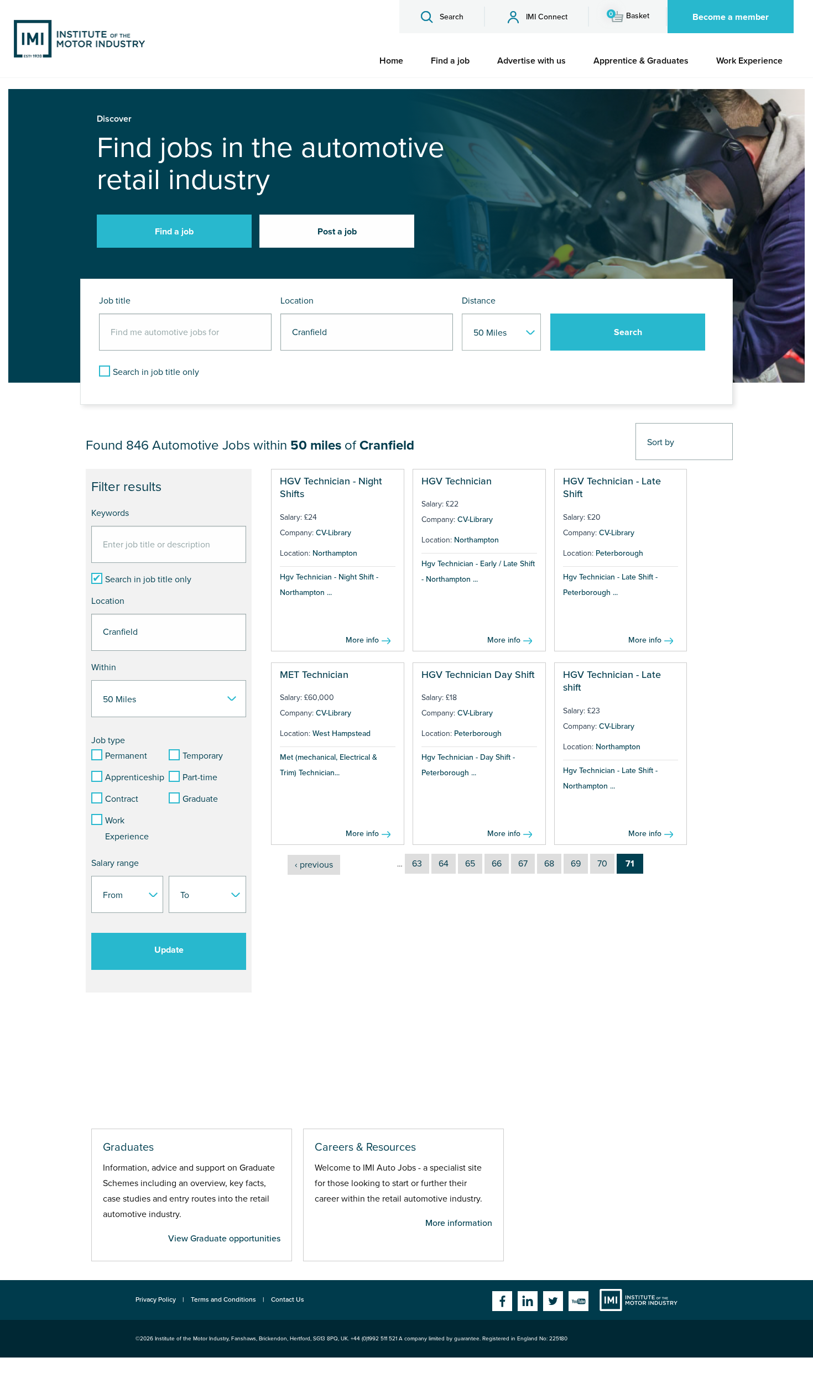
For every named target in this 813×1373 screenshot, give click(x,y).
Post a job (337, 231)
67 (523, 863)
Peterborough (619, 553)
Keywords (110, 513)
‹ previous (314, 864)
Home (391, 60)
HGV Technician (456, 481)
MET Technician (314, 675)
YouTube (578, 1301)
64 (444, 863)
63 (417, 863)
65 (470, 863)
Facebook (502, 1301)
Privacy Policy (156, 1299)
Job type (108, 740)
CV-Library (333, 532)
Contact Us (287, 1299)
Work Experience (749, 60)
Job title (115, 300)
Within (103, 667)
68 (549, 863)
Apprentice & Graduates (641, 60)
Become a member (730, 17)
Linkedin (528, 1301)
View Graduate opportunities (224, 1238)
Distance (479, 300)
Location (297, 300)
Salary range (115, 863)
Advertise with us (531, 60)
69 (576, 863)
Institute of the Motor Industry (639, 1300)
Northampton (334, 553)
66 (497, 863)
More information (458, 1223)
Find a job (450, 60)
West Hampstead (341, 733)
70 (602, 863)
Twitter (553, 1301)
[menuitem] (391, 60)
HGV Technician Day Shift (478, 675)
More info (362, 640)
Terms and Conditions (223, 1299)
